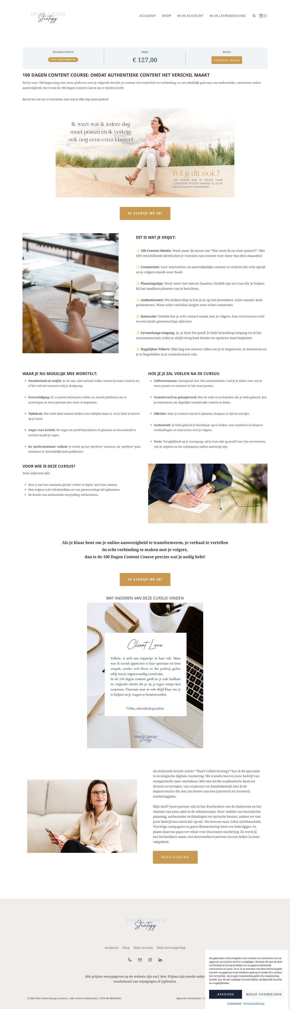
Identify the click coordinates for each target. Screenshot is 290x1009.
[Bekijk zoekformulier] (254, 16)
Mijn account (190, 16)
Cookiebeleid (234, 1003)
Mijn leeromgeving (228, 16)
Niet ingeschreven (63, 59)
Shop (166, 16)
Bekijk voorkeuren (264, 994)
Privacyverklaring (253, 1003)
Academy (147, 16)
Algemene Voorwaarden (188, 998)
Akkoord (225, 994)
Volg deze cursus (227, 60)
